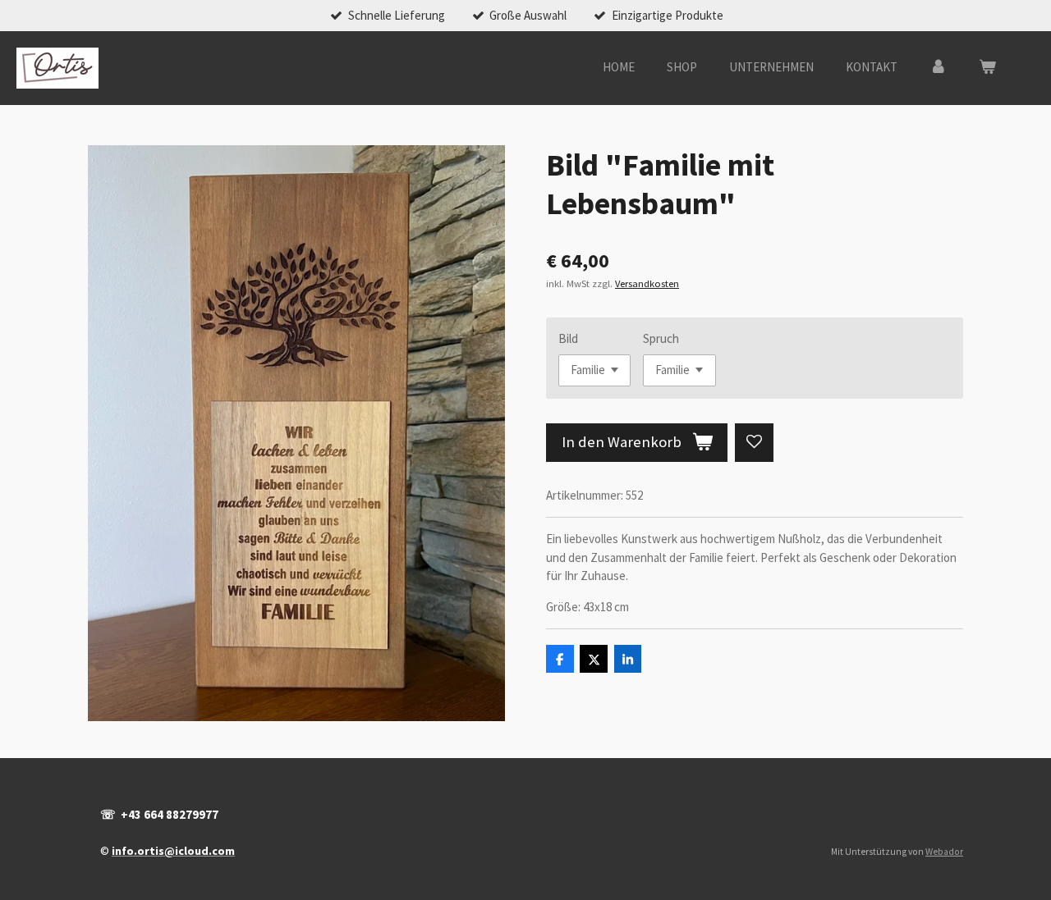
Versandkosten (647, 283)
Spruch (661, 338)
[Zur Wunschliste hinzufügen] (754, 442)
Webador (944, 851)
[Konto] (938, 67)
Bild (568, 338)
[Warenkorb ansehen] (987, 67)
